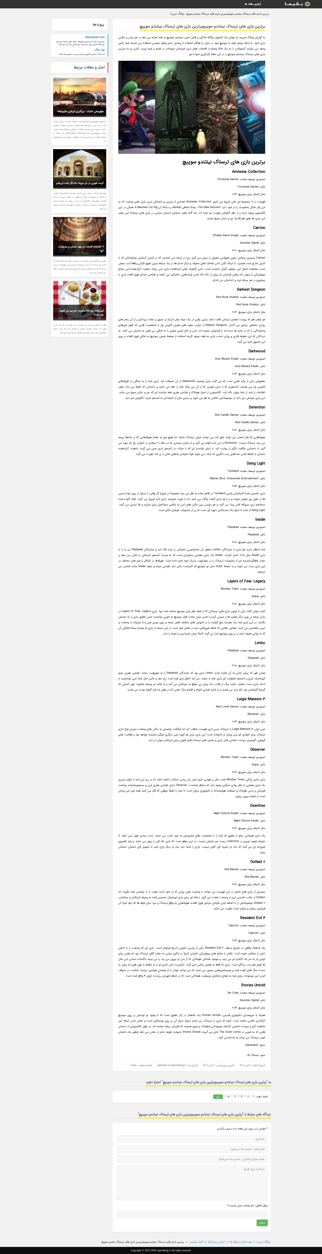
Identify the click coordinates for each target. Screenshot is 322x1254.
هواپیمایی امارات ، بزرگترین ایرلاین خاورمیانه (80, 111)
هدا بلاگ (99, 50)
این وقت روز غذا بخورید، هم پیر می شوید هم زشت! (82, 313)
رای (218, 1097)
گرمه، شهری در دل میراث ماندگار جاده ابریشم (80, 183)
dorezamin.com (95, 37)
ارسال (262, 1222)
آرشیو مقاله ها (253, 4)
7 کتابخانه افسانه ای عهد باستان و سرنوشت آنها (81, 249)
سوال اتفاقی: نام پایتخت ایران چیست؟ (247, 1205)
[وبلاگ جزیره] (298, 4)
